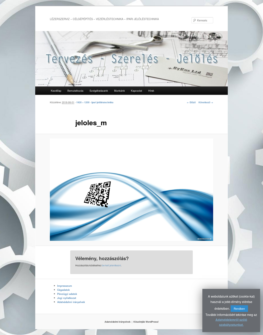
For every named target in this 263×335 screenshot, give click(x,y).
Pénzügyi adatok (67, 294)
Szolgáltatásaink (99, 90)
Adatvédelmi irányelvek (71, 302)
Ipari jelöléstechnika (102, 102)
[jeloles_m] (131, 190)
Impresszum (64, 286)
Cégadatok (63, 290)
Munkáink (119, 90)
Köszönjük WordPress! (146, 321)
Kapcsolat (136, 90)
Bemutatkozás (75, 90)
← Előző (191, 102)
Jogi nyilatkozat (66, 298)
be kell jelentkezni (111, 265)
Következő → (206, 102)
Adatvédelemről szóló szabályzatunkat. (231, 322)
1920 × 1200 (83, 102)
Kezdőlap (56, 90)
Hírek (151, 90)
